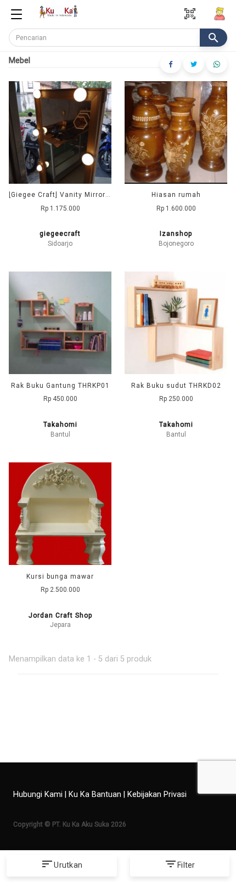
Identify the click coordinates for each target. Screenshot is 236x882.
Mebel (19, 60)
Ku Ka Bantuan (95, 794)
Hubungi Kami (38, 794)
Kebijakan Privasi (157, 794)
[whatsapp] (216, 64)
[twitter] (193, 64)
